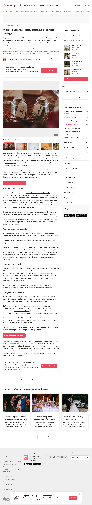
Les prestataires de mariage (29, 11)
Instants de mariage (70, 168)
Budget (66, 198)
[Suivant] (89, 413)
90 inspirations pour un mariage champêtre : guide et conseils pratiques (45, 418)
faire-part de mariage (34, 156)
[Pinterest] (54, 457)
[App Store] (28, 464)
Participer (73, 498)
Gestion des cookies (9, 467)
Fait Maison (67, 163)
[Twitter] (50, 457)
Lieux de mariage (38, 5)
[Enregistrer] (56, 59)
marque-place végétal (13, 214)
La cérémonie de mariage (72, 97)
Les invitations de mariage (72, 128)
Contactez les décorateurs (14, 183)
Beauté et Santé (69, 148)
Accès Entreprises (83, 2)
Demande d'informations (75, 79)
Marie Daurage (12, 59)
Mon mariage (27, 5)
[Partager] (51, 59)
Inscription (85, 5)
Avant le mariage (69, 92)
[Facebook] (46, 457)
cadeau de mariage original (36, 299)
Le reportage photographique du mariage (74, 113)
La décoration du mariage (46, 11)
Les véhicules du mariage (71, 137)
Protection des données (10, 464)
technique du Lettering (22, 311)
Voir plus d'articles (45, 437)
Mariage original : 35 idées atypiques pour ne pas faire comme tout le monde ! (16, 418)
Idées (56, 5)
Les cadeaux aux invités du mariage (72, 133)
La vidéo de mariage (70, 117)
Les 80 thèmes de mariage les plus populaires (73, 418)
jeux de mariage (39, 353)
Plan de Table (68, 193)
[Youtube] (62, 457)
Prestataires (49, 5)
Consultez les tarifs (49, 70)
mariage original (10, 163)
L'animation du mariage (71, 121)
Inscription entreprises (9, 479)
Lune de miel (68, 153)
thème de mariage (13, 222)
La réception (68, 102)
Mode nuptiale (68, 142)
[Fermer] (79, 494)
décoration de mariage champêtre (38, 193)
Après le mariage (69, 158)
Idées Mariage (14, 11)
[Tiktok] (66, 457)
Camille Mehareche (11, 140)
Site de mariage (7, 489)
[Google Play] (37, 464)
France (77, 457)
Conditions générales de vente (12, 461)
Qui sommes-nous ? (8, 482)
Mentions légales (8, 459)
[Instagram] (58, 457)
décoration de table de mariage (48, 235)
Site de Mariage (69, 203)
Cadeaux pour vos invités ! (14, 335)
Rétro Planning (69, 182)
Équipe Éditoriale (7, 484)
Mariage (5, 11)
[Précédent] (3, 413)
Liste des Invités (69, 187)
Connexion (77, 5)
